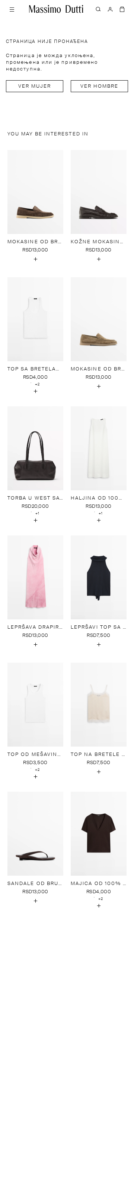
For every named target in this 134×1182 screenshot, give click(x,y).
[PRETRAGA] (98, 8)
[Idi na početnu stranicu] (56, 9)
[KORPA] (122, 8)
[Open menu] (11, 8)
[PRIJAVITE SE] (110, 8)
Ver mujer (34, 86)
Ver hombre (99, 86)
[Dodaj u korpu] (35, 259)
